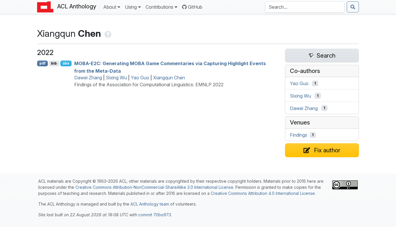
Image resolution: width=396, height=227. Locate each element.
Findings (298, 135)
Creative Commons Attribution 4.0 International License (263, 193)
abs (66, 63)
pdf (42, 63)
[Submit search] (353, 6)
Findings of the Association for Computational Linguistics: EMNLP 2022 (149, 84)
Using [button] (131, 7)
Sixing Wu (116, 77)
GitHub (195, 7)
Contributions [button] (159, 7)
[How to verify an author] (107, 33)
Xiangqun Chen (169, 77)
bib (54, 63)
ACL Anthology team (149, 204)
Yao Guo (140, 77)
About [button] (109, 7)
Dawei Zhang (88, 77)
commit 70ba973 (154, 214)
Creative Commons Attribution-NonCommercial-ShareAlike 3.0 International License (154, 187)
